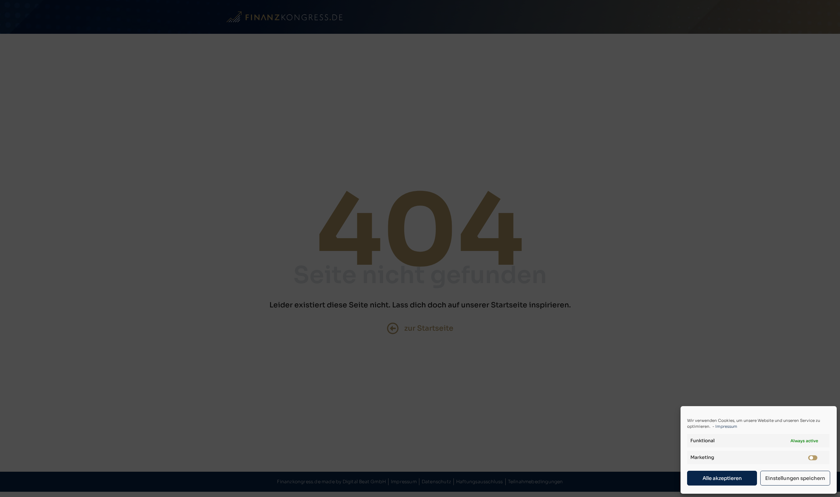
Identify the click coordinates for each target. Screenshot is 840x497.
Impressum (726, 426)
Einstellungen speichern (795, 478)
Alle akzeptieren (722, 478)
